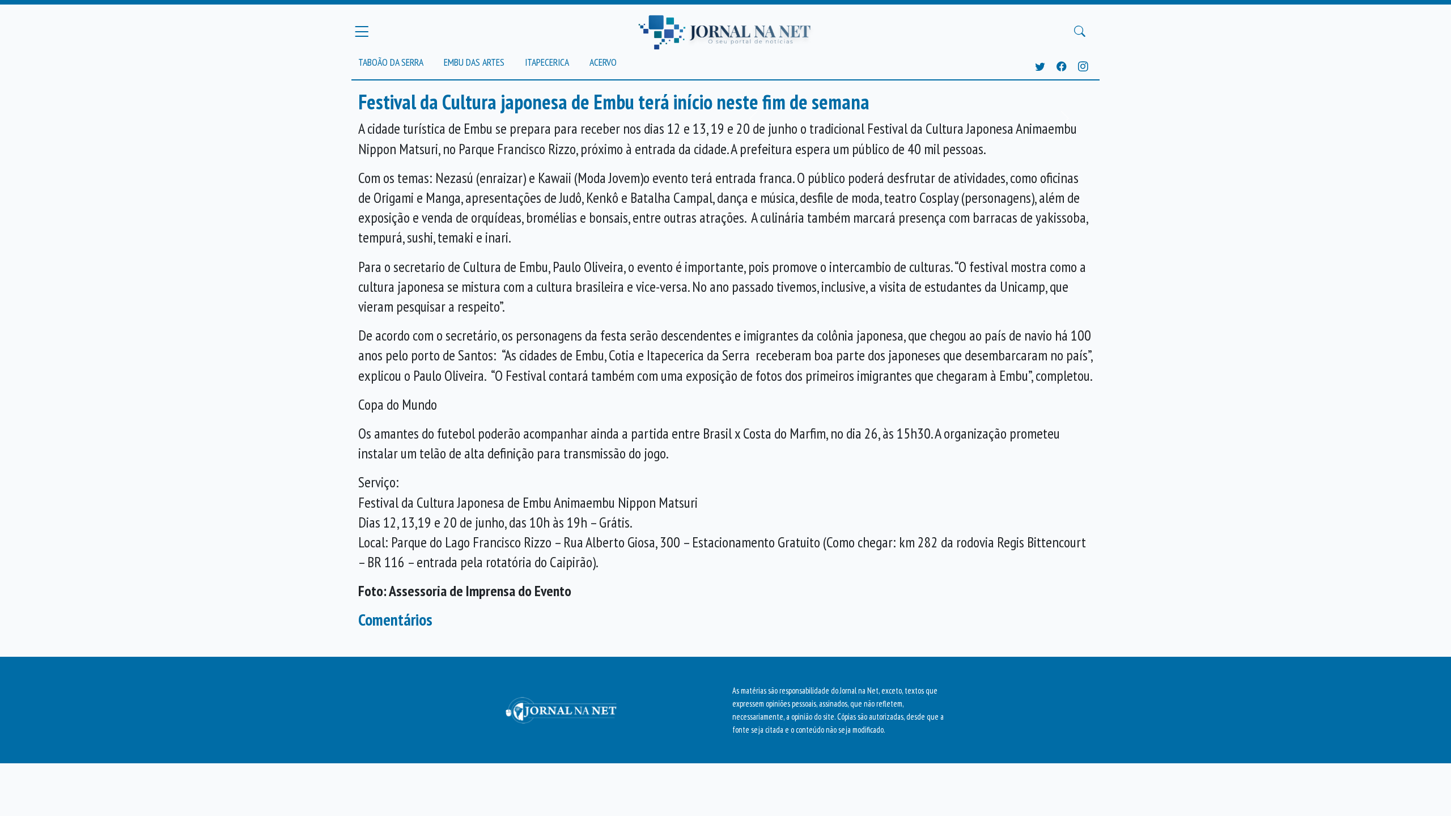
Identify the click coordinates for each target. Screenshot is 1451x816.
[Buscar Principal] (1080, 31)
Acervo (603, 62)
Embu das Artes (474, 62)
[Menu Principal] (361, 31)
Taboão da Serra (390, 62)
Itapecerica (547, 62)
